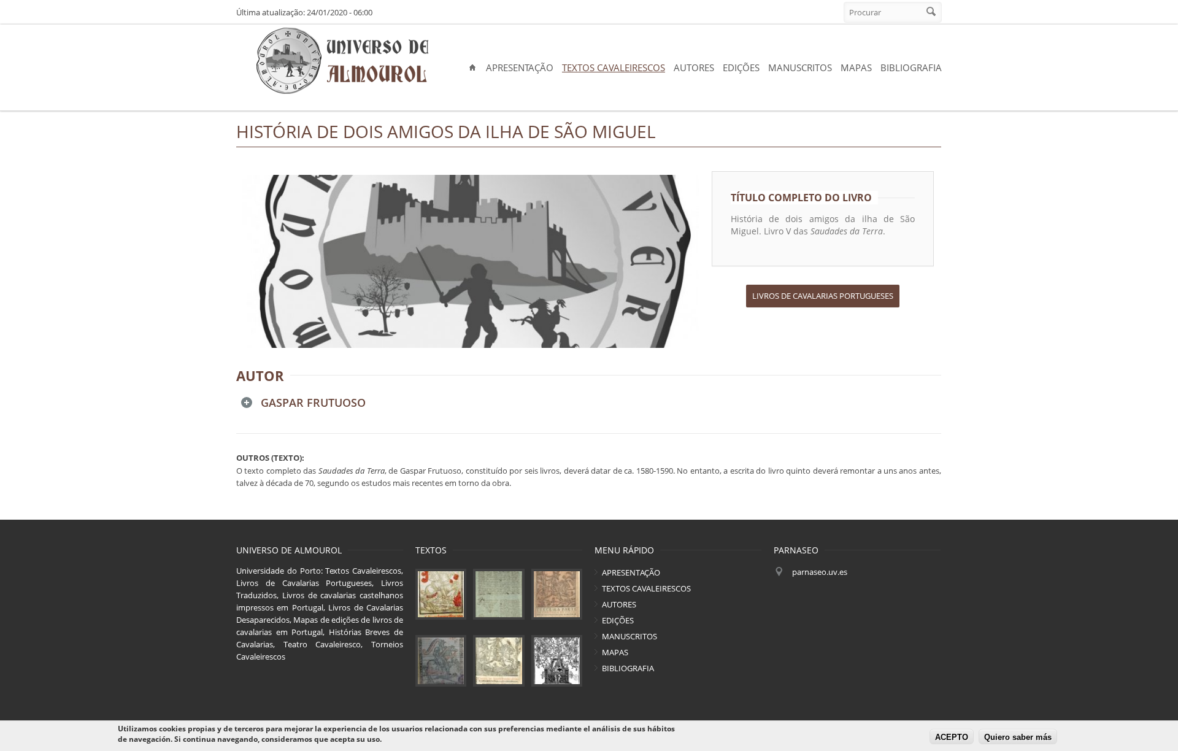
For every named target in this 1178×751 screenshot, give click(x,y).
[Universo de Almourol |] (342, 61)
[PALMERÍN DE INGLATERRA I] (441, 594)
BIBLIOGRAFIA (911, 67)
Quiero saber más (1018, 737)
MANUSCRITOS (800, 67)
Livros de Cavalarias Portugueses (822, 295)
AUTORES (694, 67)
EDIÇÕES (741, 67)
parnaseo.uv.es (819, 571)
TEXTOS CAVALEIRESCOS (613, 67)
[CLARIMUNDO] (557, 660)
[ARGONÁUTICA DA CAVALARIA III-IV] (498, 594)
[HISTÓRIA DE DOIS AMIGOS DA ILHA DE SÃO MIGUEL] (470, 261)
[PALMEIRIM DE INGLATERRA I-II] (498, 660)
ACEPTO (951, 737)
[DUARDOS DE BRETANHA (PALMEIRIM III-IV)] (557, 594)
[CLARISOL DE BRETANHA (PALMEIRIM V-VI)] (441, 660)
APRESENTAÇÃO (519, 67)
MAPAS (856, 67)
